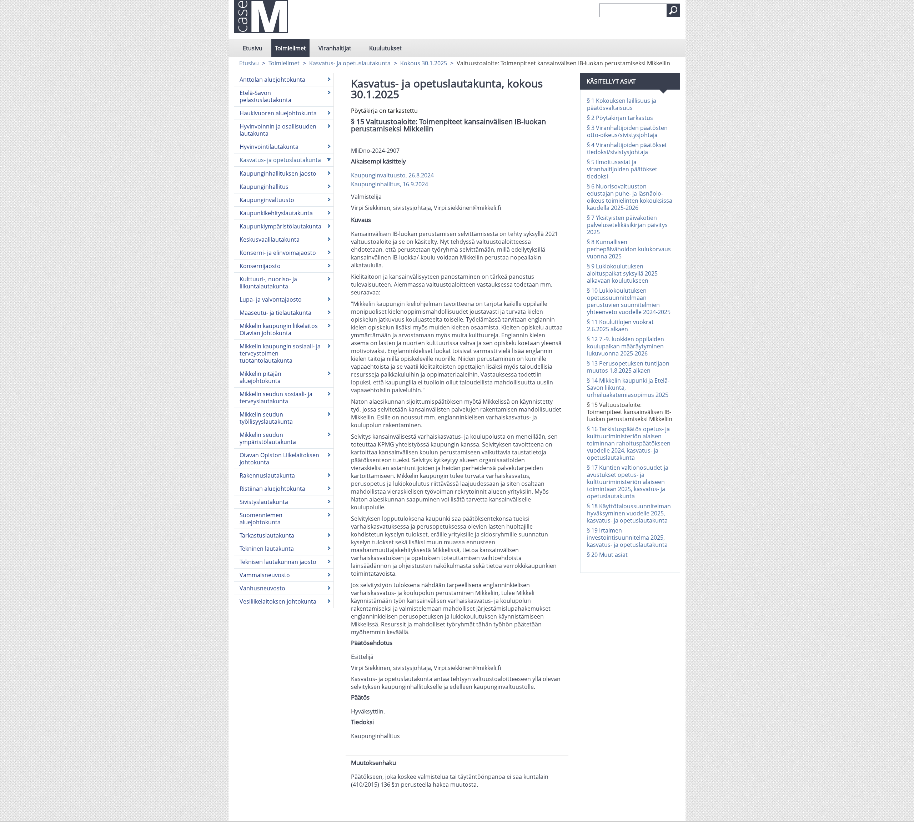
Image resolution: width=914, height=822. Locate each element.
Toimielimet (290, 48)
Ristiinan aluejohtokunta (272, 489)
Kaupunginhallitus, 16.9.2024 (389, 184)
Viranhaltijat (334, 48)
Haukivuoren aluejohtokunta (278, 113)
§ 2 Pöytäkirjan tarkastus (620, 117)
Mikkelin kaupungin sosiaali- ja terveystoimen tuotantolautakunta (280, 353)
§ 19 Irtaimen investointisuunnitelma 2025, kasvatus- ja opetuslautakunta (627, 537)
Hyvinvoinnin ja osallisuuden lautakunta (278, 129)
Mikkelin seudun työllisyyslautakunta (266, 417)
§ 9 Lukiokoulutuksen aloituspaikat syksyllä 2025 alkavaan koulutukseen (622, 273)
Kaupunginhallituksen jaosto (278, 173)
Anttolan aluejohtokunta (272, 80)
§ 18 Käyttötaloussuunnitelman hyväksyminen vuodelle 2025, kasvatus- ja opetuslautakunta (629, 513)
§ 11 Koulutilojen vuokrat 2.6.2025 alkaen (620, 325)
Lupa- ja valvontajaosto (271, 299)
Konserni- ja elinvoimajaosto (278, 253)
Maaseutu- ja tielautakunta (275, 313)
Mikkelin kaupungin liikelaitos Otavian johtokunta (279, 329)
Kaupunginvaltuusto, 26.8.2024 (392, 175)
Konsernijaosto (260, 266)
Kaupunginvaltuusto (267, 200)
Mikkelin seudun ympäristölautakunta (268, 438)
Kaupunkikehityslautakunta (276, 213)
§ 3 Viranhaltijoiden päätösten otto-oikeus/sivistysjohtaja (627, 131)
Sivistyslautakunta (264, 502)
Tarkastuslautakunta (267, 535)
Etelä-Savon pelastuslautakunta (265, 96)
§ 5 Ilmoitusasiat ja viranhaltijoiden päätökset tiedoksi (622, 169)
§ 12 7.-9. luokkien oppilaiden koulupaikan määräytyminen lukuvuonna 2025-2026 (625, 346)
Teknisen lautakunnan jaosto (278, 562)
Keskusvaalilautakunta (270, 239)
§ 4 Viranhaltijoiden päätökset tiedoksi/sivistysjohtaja (627, 148)
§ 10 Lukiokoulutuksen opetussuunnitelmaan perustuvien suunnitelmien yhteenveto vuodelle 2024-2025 (629, 301)
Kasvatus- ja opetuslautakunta (350, 63)
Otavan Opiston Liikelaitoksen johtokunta (279, 458)
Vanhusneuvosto (262, 588)
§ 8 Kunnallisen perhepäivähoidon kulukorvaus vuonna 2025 (629, 249)
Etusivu (252, 48)
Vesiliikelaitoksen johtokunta (278, 601)
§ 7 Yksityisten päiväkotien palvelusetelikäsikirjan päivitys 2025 (627, 225)
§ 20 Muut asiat (607, 554)
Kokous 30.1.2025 (423, 63)
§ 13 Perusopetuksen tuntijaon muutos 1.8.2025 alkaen (628, 367)
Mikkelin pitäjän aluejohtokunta (260, 377)
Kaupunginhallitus (264, 187)
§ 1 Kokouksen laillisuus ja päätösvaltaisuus (621, 104)
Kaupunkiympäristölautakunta (280, 226)
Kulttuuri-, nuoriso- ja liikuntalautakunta (268, 282)
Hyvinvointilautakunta (269, 147)
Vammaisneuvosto (265, 575)
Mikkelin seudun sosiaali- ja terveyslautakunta (276, 397)
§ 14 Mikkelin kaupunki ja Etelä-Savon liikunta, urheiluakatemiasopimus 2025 (628, 387)
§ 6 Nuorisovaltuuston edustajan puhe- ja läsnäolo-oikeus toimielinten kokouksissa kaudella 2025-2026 (629, 197)
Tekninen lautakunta (267, 549)
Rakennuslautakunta (267, 475)
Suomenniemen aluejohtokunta (261, 518)
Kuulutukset (385, 48)
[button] (673, 10)
